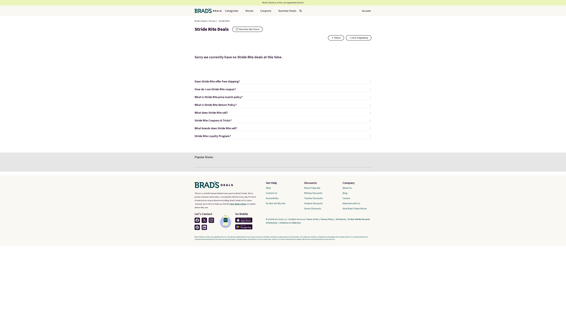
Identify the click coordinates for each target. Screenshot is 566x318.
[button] (283, 82)
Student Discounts (313, 203)
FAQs (268, 188)
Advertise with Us (351, 203)
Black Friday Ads (312, 188)
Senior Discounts (312, 208)
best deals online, (238, 204)
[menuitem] (287, 11)
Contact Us (271, 193)
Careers (346, 198)
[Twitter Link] (204, 220)
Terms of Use (312, 219)
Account (366, 10)
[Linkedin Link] (204, 227)
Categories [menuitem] (231, 11)
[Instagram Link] (211, 220)
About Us (347, 188)
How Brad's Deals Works (355, 208)
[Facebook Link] (197, 220)
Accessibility (272, 198)
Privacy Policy (327, 219)
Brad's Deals (201, 21)
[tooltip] (247, 29)
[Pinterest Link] (197, 227)
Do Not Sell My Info (275, 203)
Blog (345, 193)
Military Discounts (313, 193)
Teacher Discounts (313, 198)
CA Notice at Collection (290, 222)
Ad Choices (341, 219)
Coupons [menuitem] (265, 11)
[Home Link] (209, 11)
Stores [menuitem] (249, 11)
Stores (212, 21)
